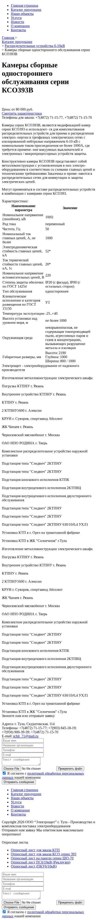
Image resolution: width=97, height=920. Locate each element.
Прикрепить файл (70, 768)
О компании (20, 26)
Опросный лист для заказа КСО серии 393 (43, 854)
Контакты (18, 30)
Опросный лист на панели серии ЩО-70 (42, 858)
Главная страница (24, 5)
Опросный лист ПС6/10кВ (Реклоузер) (40, 862)
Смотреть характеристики (22, 113)
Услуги (16, 18)
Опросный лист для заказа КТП (35, 850)
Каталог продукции (26, 10)
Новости (17, 22)
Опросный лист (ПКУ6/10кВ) (34, 866)
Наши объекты (22, 14)
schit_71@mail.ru (25, 736)
